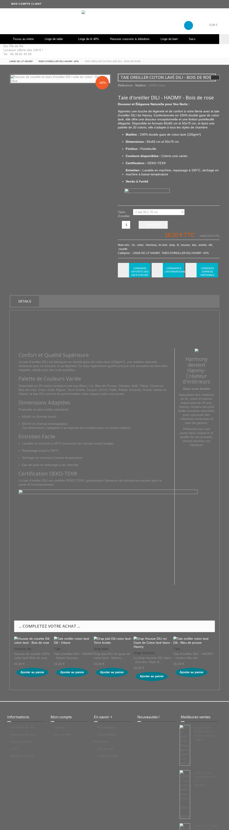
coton (140, 245)
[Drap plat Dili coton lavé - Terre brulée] (114, 640)
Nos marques (106, 727)
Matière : (141, 85)
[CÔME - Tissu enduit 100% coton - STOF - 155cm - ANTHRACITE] (185, 794)
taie (194, 245)
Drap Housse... (145, 652)
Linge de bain (169, 39)
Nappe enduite (107, 756)
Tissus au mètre (23, 39)
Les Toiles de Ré (22, 727)
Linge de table (54, 39)
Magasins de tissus (23, 734)
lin (133, 245)
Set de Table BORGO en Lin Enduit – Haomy (204, 732)
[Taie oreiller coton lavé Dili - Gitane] (74, 640)
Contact (59, 727)
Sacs (192, 39)
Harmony (151, 245)
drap (172, 245)
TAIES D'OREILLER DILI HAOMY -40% (185, 253)
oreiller (202, 245)
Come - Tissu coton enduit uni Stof (204, 777)
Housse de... (23, 648)
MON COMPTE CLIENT (26, 3)
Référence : (126, 85)
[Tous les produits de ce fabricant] (196, 350)
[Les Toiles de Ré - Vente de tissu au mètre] (114, 21)
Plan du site (105, 748)
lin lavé (163, 245)
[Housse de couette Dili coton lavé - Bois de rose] (34, 640)
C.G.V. (14, 748)
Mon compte (62, 734)
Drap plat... (102, 648)
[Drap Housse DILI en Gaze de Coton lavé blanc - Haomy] (153, 642)
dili (210, 245)
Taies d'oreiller (124, 213)
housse (185, 245)
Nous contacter (21, 741)
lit (178, 245)
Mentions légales (22, 756)
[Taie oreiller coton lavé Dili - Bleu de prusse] (193, 640)
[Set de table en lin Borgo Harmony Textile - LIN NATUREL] (185, 745)
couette (123, 249)
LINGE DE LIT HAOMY (146, 253)
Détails (24, 301)
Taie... (58, 648)
